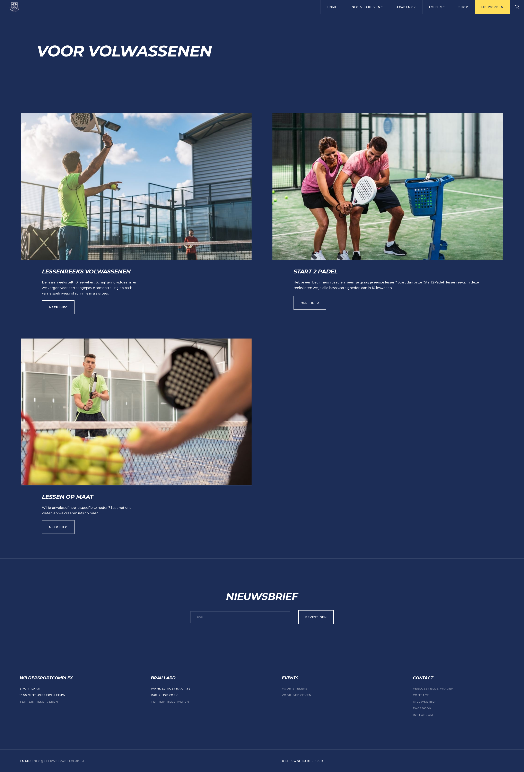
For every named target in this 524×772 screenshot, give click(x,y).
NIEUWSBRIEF (424, 701)
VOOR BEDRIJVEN (297, 695)
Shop (463, 7)
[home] (14, 7)
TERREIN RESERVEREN (39, 701)
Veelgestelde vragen (433, 688)
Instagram (423, 715)
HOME (332, 7)
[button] (367, 7)
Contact (421, 695)
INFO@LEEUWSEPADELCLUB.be (58, 761)
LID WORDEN (492, 7)
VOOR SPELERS (295, 688)
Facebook (422, 708)
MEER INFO (58, 307)
